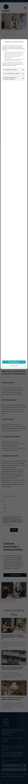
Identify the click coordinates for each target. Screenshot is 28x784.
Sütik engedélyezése (14, 362)
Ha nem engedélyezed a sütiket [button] (11, 73)
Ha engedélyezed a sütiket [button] (10, 69)
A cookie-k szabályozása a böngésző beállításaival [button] (10, 78)
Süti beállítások (14, 365)
